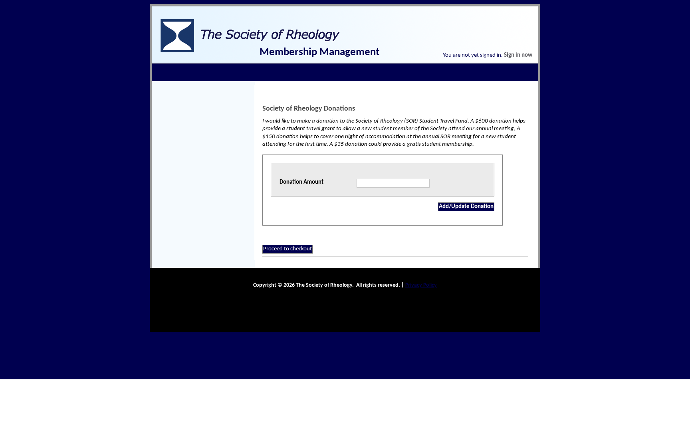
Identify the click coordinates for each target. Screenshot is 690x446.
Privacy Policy (421, 285)
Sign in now (518, 55)
